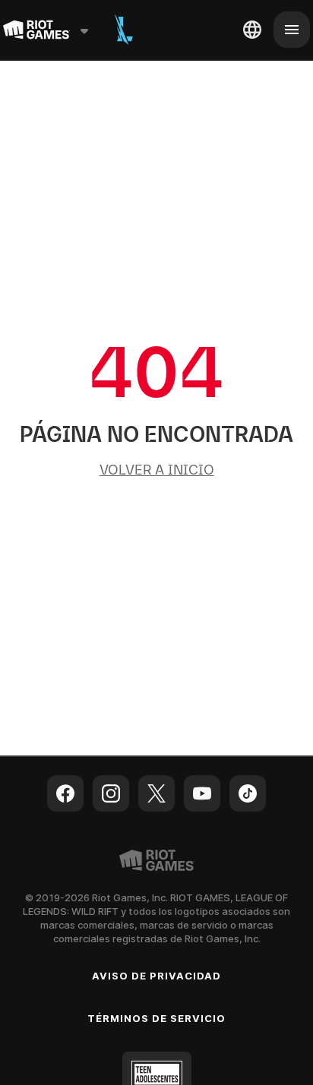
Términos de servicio (156, 1018)
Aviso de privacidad (157, 976)
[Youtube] (202, 793)
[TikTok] (248, 793)
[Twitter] (156, 793)
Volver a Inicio (157, 470)
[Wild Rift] (124, 29)
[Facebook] (65, 793)
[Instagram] (111, 793)
